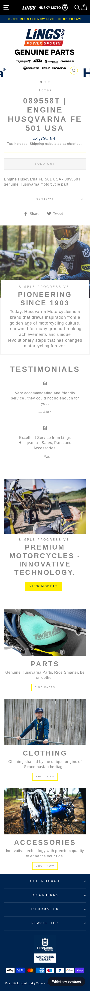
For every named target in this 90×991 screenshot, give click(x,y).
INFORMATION (45, 909)
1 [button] (41, 82)
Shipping (37, 143)
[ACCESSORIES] (45, 811)
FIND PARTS (45, 687)
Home (44, 90)
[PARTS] (45, 632)
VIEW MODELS (44, 586)
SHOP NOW (45, 776)
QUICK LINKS (45, 895)
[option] (45, 19)
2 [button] (46, 82)
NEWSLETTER (45, 923)
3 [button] (49, 82)
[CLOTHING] (45, 722)
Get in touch (45, 881)
